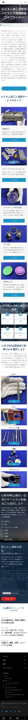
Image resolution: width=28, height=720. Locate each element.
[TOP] (24, 718)
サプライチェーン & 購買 (11, 527)
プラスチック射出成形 (12, 207)
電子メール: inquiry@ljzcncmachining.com (11, 682)
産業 (4, 664)
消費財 (6, 536)
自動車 (6, 530)
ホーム (4, 25)
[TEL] (10, 718)
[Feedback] (17, 718)
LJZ (18, 69)
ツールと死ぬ (8, 539)
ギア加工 (7, 244)
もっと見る (14, 140)
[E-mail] (3, 718)
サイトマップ (4, 707)
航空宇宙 (6, 521)
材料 (4, 660)
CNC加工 (6, 129)
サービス (9, 25)
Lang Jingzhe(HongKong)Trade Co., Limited (14, 703)
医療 (5, 524)
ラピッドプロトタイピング (13, 169)
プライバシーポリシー (14, 707)
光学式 (6, 533)
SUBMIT (8, 599)
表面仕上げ (7, 282)
